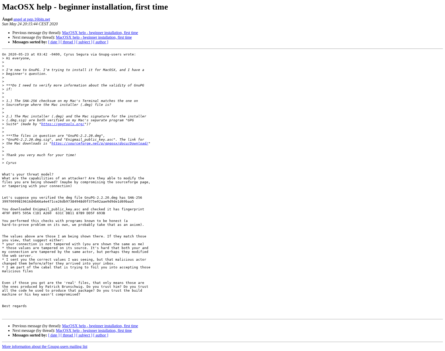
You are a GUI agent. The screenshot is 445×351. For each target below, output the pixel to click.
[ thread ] (68, 42)
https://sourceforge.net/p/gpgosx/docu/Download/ (100, 143)
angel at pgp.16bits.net (31, 19)
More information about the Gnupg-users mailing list (44, 346)
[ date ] (53, 42)
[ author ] (100, 42)
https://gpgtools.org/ (62, 124)
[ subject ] (84, 42)
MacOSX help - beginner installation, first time (100, 32)
